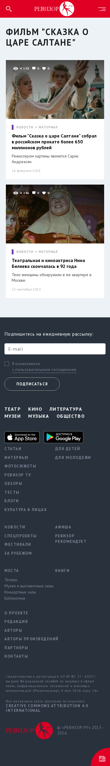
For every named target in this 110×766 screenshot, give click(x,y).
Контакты (16, 656)
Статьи (12, 448)
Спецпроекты (20, 535)
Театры (10, 579)
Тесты (12, 492)
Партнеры (16, 647)
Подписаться (32, 384)
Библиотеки (14, 598)
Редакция (16, 621)
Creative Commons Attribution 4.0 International (47, 708)
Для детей (67, 448)
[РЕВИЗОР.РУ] (54, 8)
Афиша (63, 527)
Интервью (16, 457)
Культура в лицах (25, 509)
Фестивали (17, 544)
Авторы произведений (25, 638)
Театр (12, 409)
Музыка (38, 416)
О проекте (16, 613)
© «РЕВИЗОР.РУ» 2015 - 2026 (80, 730)
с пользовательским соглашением (44, 369)
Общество (71, 416)
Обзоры (13, 483)
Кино (35, 409)
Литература (66, 409)
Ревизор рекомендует (71, 538)
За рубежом (18, 553)
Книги (62, 570)
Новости (15, 527)
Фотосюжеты (20, 466)
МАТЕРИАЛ (48, 127)
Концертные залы (20, 592)
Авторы (13, 630)
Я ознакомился (26, 364)
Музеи (12, 416)
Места (11, 570)
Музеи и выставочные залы (25, 585)
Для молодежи (73, 457)
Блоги (11, 500)
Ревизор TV (17, 474)
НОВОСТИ (24, 127)
